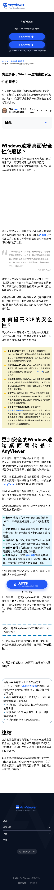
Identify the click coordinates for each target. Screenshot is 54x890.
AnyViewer (5, 61)
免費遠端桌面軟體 (15, 410)
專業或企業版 (29, 686)
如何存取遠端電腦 (17, 61)
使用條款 (34, 883)
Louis (16, 109)
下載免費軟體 (25, 36)
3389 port (38, 371)
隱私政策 (22, 883)
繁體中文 (26, 851)
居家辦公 (44, 234)
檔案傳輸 (30, 555)
